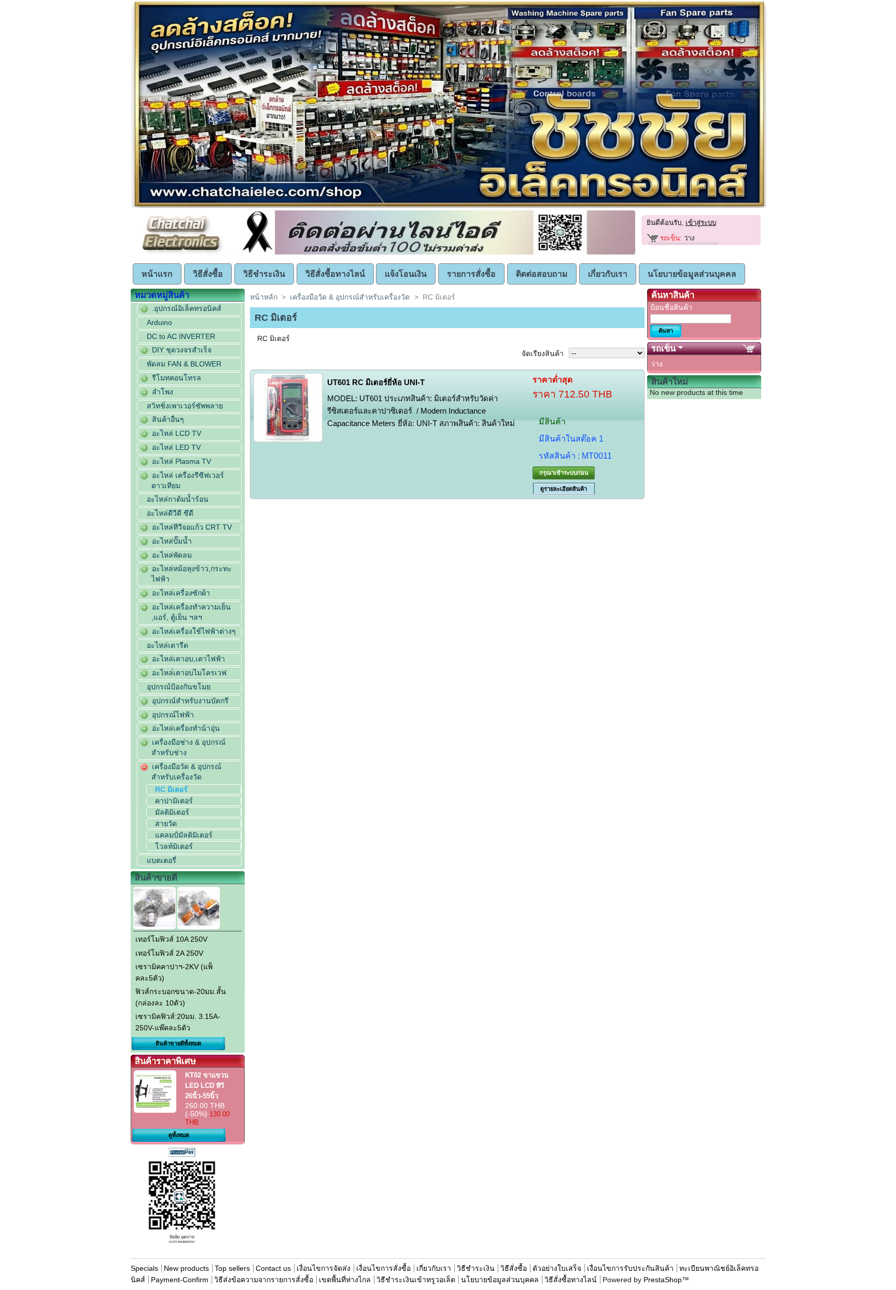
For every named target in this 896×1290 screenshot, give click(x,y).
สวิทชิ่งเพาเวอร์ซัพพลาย (185, 406)
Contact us (273, 1268)
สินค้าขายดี (156, 878)
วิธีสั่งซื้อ (208, 274)
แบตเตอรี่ (161, 860)
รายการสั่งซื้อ (471, 274)
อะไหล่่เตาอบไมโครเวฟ (189, 673)
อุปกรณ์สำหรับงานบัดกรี (190, 701)
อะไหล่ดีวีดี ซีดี (170, 513)
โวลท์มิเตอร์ (174, 846)
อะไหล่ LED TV (176, 447)
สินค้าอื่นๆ (168, 419)
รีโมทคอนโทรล (176, 378)
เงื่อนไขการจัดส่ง (324, 1268)
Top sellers (232, 1268)
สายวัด (166, 823)
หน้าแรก (157, 274)
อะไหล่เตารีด (167, 645)
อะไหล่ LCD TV (176, 433)
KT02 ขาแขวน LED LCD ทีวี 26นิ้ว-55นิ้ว (207, 1086)
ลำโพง (162, 392)
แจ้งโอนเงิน (406, 274)
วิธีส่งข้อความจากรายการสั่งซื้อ (264, 1279)
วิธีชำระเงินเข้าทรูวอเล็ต (415, 1279)
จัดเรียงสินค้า (543, 353)
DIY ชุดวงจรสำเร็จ (182, 350)
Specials (144, 1268)
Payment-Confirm (179, 1279)
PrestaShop (662, 1279)
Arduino (159, 322)
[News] (437, 252)
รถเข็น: (671, 238)
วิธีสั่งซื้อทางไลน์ (335, 274)
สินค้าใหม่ (669, 382)
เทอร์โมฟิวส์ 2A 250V (169, 953)
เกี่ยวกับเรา (607, 274)
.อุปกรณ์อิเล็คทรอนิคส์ (186, 308)
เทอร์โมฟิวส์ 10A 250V (171, 939)
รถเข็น (663, 348)
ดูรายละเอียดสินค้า (563, 489)
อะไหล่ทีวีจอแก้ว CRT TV (192, 527)
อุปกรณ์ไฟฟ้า (173, 715)
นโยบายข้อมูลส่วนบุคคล (692, 274)
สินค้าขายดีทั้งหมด (178, 1043)
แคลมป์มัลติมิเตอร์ (184, 835)
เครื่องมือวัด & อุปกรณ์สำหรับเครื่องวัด (350, 297)
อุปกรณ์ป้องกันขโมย (179, 687)
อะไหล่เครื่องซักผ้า (181, 593)
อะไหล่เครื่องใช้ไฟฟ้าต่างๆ (194, 631)
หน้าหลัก (263, 297)
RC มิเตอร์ (171, 789)
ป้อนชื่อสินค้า (671, 307)
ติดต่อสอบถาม (542, 274)
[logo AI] (449, 206)
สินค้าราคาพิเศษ (165, 1061)
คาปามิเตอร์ (174, 801)
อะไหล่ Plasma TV (181, 461)
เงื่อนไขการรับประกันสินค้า (631, 1268)
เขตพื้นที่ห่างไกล (345, 1279)
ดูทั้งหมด (179, 1135)
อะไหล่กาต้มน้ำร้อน (177, 499)
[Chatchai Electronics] (183, 253)
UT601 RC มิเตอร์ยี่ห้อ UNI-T (376, 382)
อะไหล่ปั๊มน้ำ (172, 541)
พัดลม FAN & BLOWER (184, 364)
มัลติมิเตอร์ (172, 812)
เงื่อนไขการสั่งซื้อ (383, 1268)
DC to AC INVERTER (181, 336)
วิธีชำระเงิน (264, 274)
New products (186, 1268)
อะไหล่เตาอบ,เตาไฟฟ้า (188, 659)
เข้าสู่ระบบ (700, 222)
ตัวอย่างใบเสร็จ (557, 1268)
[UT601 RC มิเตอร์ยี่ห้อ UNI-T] (288, 407)
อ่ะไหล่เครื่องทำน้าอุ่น (186, 728)
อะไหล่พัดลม (172, 555)
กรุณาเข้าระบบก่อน (564, 473)
